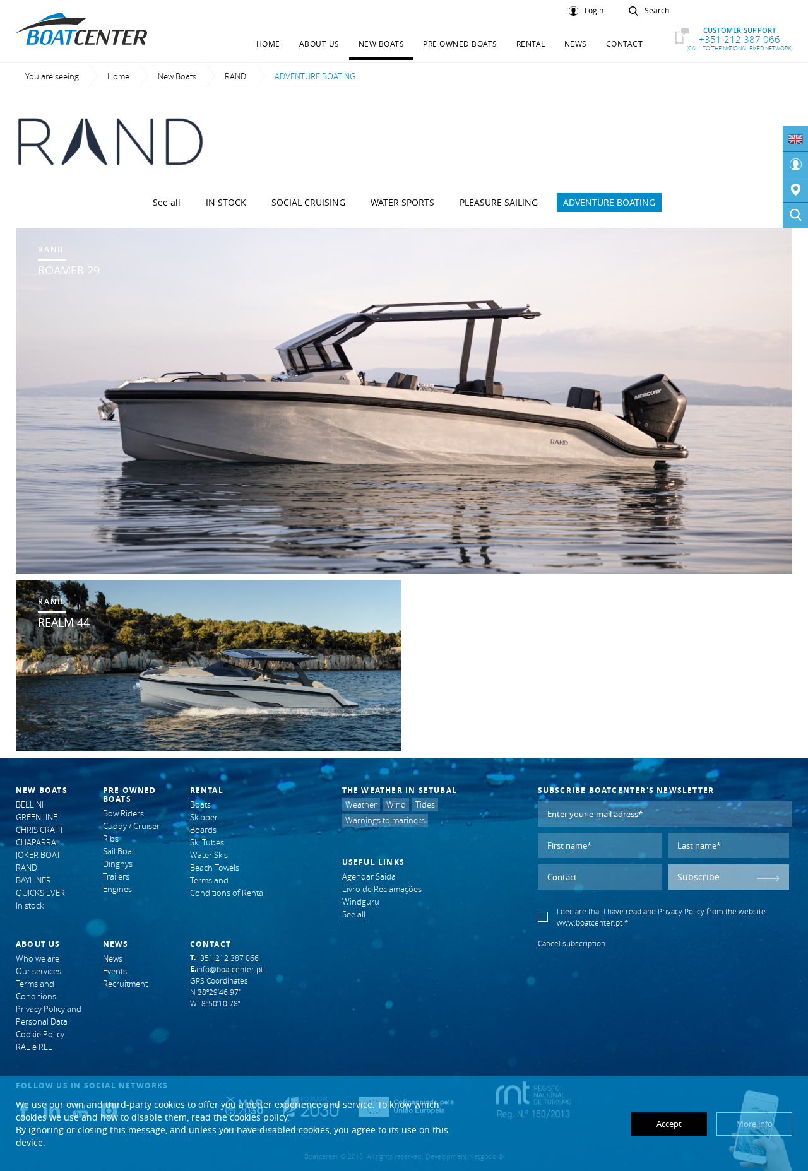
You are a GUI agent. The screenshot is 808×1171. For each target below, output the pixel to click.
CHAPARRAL (38, 842)
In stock (226, 202)
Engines (117, 889)
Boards (203, 829)
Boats (200, 804)
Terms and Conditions (36, 990)
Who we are (37, 958)
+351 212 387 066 (739, 38)
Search (657, 10)
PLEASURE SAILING (499, 202)
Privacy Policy (681, 911)
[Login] (795, 164)
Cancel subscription (571, 943)
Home (268, 43)
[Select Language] (795, 138)
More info (754, 1123)
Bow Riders (123, 813)
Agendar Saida (369, 876)
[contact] (795, 190)
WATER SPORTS (402, 202)
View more (404, 401)
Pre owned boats (460, 43)
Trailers (116, 876)
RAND (235, 76)
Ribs (111, 838)
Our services (38, 971)
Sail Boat (118, 851)
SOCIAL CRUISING (308, 202)
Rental (530, 43)
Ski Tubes (207, 842)
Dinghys (118, 863)
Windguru (360, 901)
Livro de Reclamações (382, 889)
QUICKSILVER (40, 892)
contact (624, 43)
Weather (361, 804)
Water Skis (209, 855)
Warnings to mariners (385, 820)
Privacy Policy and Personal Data (48, 1015)
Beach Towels (214, 867)
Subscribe (698, 877)
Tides (425, 804)
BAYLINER (33, 880)
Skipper (204, 817)
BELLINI (30, 804)
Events (115, 971)
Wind (396, 804)
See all (167, 202)
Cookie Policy (40, 1034)
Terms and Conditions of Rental (227, 886)
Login (594, 10)
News (575, 43)
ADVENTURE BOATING (609, 202)
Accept (669, 1123)
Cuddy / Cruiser (131, 826)
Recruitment (125, 983)
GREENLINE (36, 817)
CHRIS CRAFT (40, 829)
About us (319, 43)
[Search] (795, 215)
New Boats (382, 43)
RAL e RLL (34, 1046)
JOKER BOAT (38, 855)
